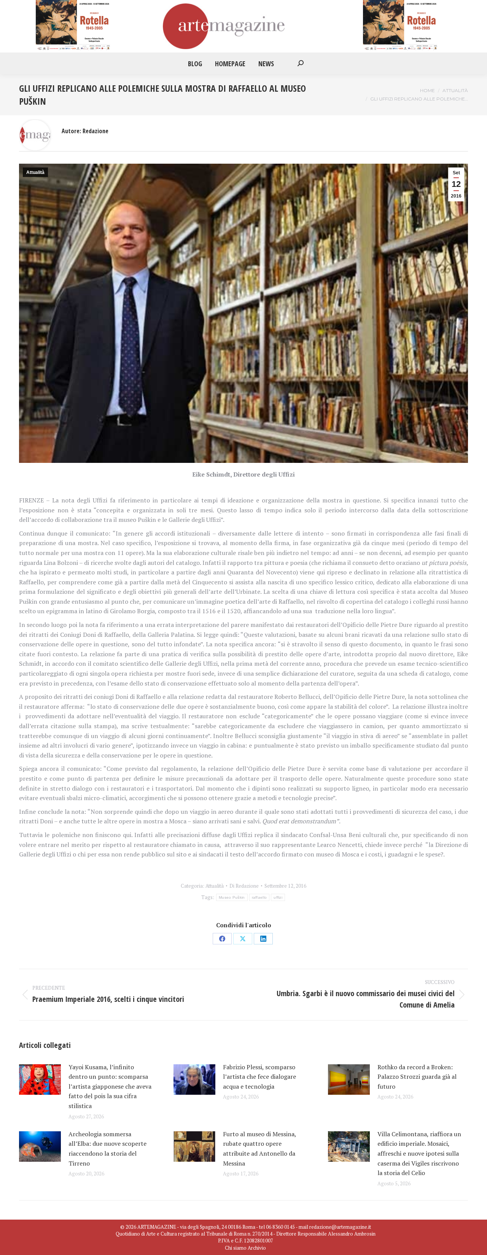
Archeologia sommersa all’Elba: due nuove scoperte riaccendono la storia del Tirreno (107, 1148)
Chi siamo (236, 1247)
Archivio (257, 1247)
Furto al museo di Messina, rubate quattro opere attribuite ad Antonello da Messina (259, 1148)
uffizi (278, 897)
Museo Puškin (232, 897)
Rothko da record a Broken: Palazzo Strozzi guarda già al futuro (417, 1077)
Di (244, 885)
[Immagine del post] (40, 1079)
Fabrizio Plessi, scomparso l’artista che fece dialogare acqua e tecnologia (259, 1077)
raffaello (259, 897)
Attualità (35, 172)
